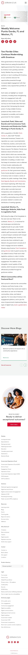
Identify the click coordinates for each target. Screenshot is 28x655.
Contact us (4, 550)
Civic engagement (5, 603)
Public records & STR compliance (9, 499)
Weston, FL (11, 221)
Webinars (3, 521)
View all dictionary (5, 627)
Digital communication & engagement (11, 491)
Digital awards (5, 537)
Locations (3, 557)
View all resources (6, 365)
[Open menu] (26, 3)
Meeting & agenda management (9, 487)
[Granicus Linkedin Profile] (15, 642)
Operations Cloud (5, 471)
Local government (5, 439)
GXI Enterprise (4, 476)
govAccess (4, 170)
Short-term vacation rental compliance (11, 624)
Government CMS (5, 620)
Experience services (6, 539)
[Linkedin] (10, 41)
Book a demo (14, 424)
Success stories (5, 519)
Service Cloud (4, 466)
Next (25, 365)
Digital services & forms (7, 489)
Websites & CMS (5, 494)
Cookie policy (4, 584)
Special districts (5, 441)
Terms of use (4, 577)
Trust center (4, 575)
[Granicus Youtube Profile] (12, 642)
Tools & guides (4, 514)
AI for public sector (6, 601)
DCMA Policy (4, 589)
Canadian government (7, 451)
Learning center (5, 507)
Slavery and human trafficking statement (11, 591)
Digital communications (7, 610)
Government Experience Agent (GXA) (10, 474)
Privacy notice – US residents (8, 582)
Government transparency (8, 622)
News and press (5, 532)
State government (5, 444)
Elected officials (5, 456)
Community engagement (7, 605)
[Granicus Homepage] (13, 637)
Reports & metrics (5, 516)
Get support (4, 555)
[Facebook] (6, 41)
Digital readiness (5, 615)
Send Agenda (5, 181)
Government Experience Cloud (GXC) (10, 464)
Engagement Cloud (6, 469)
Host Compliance (21, 248)
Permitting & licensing (6, 496)
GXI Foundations (5, 478)
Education (3, 449)
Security (3, 587)
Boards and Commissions (17, 181)
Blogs (2, 509)
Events (2, 512)
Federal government (6, 446)
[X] (2, 41)
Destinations (4, 453)
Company (3, 530)
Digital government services (8, 613)
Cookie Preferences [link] (14, 650)
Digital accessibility (6, 608)
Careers (3, 534)
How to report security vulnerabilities (10, 594)
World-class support (6, 541)
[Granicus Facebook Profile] (9, 642)
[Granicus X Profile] (18, 642)
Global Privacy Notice (6, 580)
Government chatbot (6, 617)
